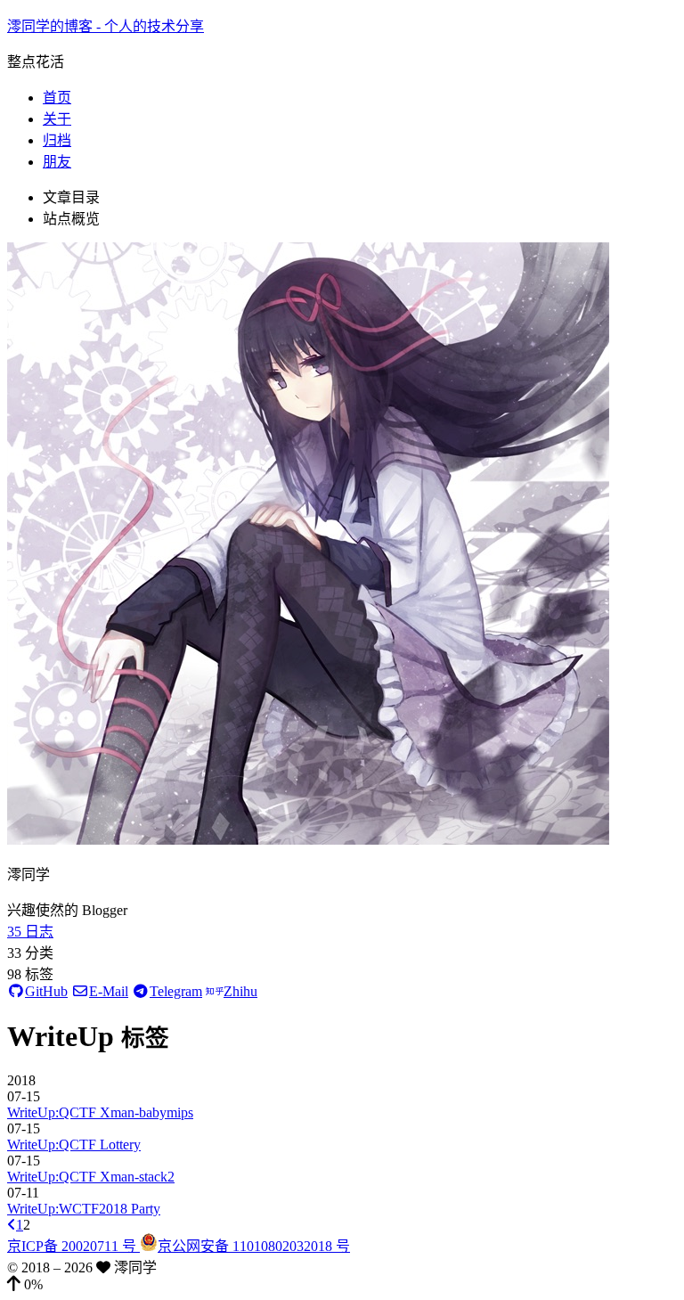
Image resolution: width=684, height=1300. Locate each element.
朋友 (57, 161)
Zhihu (240, 991)
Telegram (176, 991)
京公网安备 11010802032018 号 (254, 1246)
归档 (57, 140)
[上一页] (11, 1224)
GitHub (46, 991)
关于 (57, 119)
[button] (342, 1285)
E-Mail (108, 991)
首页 (57, 97)
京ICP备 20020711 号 (73, 1246)
